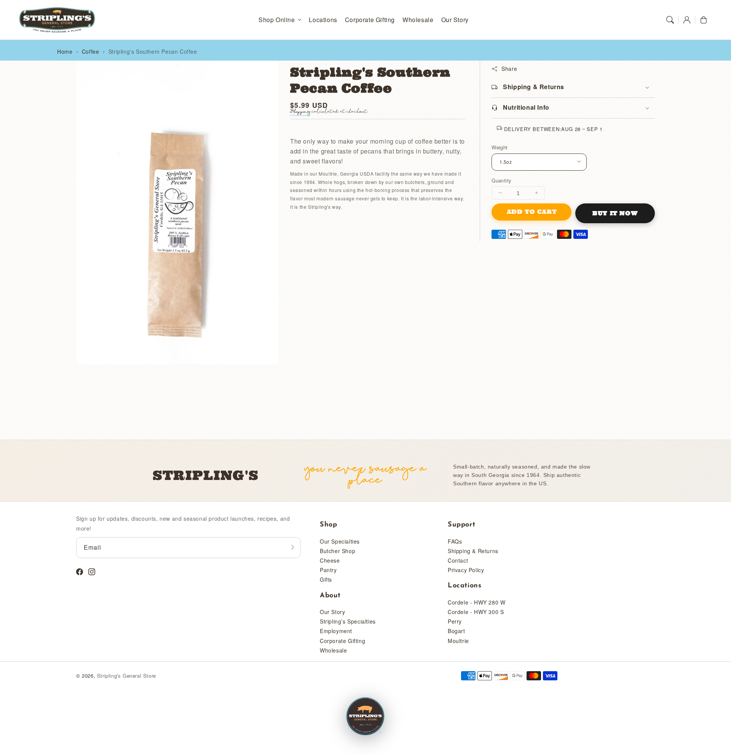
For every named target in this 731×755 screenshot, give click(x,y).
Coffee (90, 51)
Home (64, 51)
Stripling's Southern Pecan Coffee (153, 51)
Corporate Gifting (342, 641)
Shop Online (277, 20)
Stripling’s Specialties (348, 621)
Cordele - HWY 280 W (476, 602)
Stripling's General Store (126, 675)
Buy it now (615, 213)
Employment (336, 631)
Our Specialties (340, 541)
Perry (455, 621)
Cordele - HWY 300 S (476, 612)
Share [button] (509, 68)
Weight (500, 147)
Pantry (328, 570)
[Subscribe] (292, 547)
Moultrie (458, 641)
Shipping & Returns (473, 551)
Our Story (332, 612)
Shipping (300, 111)
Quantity (501, 180)
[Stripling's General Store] (365, 717)
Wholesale (333, 650)
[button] (670, 19)
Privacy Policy (466, 570)
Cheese (330, 560)
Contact (458, 560)
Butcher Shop (337, 551)
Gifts (326, 579)
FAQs (455, 541)
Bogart (456, 631)
